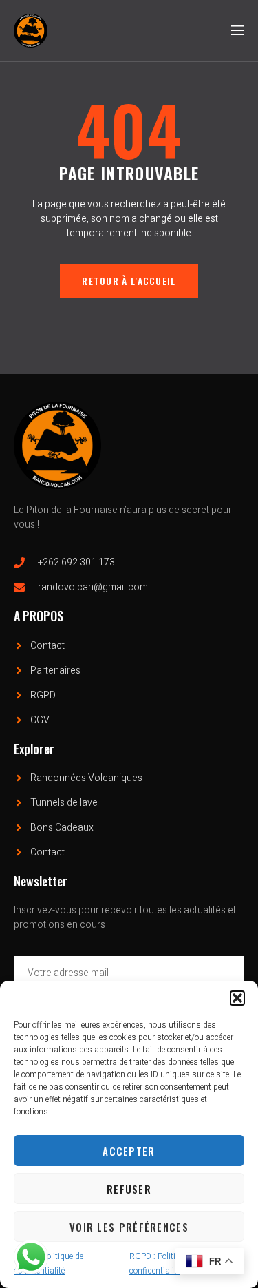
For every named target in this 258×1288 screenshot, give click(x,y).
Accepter (129, 1151)
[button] (237, 998)
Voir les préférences (129, 1226)
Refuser (129, 1188)
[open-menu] (236, 30)
